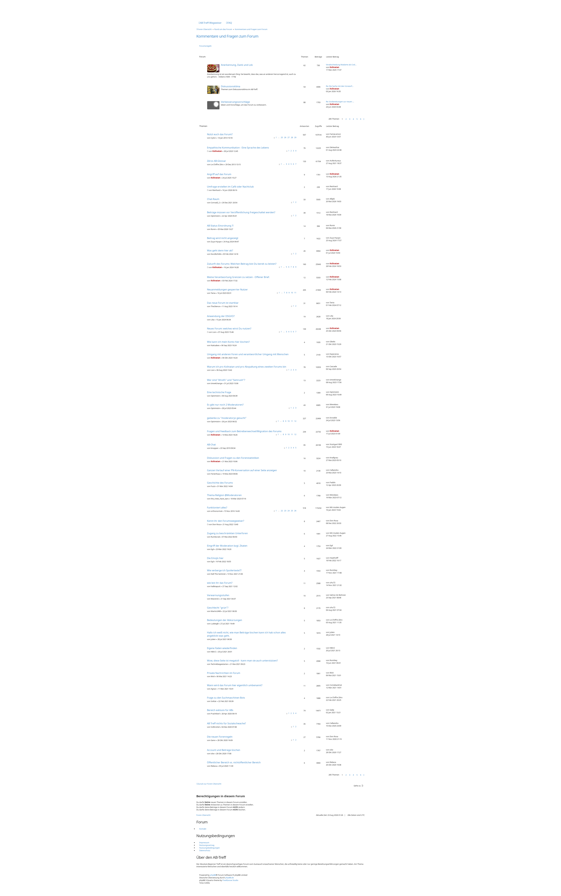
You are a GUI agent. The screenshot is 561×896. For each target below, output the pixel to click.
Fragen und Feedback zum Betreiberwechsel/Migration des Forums (244, 431)
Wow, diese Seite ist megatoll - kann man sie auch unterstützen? (242, 660)
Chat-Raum (213, 199)
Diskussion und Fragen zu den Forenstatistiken (233, 457)
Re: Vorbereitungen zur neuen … (340, 101)
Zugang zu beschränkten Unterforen (227, 533)
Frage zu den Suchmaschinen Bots (226, 697)
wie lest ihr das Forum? (219, 582)
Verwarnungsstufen (218, 595)
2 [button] (346, 119)
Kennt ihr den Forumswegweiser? (225, 520)
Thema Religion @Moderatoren (224, 495)
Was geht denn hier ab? (220, 250)
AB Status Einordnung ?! (220, 225)
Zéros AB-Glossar (216, 161)
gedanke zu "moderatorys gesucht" (226, 418)
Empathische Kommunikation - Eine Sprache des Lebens (238, 147)
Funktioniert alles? (217, 507)
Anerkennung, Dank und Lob (237, 64)
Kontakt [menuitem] (202, 828)
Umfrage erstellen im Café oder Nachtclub (230, 186)
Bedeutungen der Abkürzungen (224, 620)
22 (282, 510)
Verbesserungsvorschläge (235, 101)
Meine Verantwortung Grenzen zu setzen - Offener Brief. (238, 277)
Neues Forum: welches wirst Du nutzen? (229, 328)
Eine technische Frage (219, 392)
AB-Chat (211, 444)
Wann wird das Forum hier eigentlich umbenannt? (234, 685)
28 (292, 137)
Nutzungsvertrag (206, 845)
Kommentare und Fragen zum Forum (227, 36)
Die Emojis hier (215, 558)
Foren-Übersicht (203, 815)
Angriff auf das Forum (219, 174)
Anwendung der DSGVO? (221, 316)
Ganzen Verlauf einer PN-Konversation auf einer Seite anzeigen (242, 470)
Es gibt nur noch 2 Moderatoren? (225, 404)
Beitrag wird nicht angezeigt (222, 238)
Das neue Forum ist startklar (223, 302)
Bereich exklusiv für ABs (220, 710)
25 (282, 137)
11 (295, 292)
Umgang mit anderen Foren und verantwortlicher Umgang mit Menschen (248, 354)
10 (292, 292)
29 (295, 137)
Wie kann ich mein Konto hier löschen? (228, 341)
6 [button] (360, 119)
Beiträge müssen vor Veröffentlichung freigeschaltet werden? (241, 212)
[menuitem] (210, 23)
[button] (364, 119)
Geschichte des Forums (220, 482)
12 (295, 421)
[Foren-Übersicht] (208, 9)
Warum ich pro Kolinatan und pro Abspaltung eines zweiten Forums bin (246, 366)
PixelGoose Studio (230, 880)
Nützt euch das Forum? (220, 134)
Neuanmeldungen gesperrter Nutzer (227, 289)
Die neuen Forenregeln (219, 736)
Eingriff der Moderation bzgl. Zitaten (227, 545)
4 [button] (353, 119)
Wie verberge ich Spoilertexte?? (224, 570)
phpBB (213, 875)
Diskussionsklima (230, 86)
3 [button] (349, 119)
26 (285, 137)
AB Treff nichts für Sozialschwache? (226, 723)
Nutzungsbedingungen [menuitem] (209, 847)
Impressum (204, 842)
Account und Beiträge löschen (223, 750)
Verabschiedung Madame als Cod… (341, 64)
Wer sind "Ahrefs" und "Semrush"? (226, 380)
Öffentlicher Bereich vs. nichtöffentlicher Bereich (234, 762)
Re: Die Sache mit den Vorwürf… (339, 86)
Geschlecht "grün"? (217, 607)
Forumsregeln (205, 46)
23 (285, 510)
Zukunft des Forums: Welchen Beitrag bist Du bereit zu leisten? (241, 263)
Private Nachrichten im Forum (223, 673)
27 (289, 137)
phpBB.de (229, 877)
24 (289, 510)
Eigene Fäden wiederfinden (222, 648)
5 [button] (356, 119)
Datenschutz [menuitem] (204, 850)
